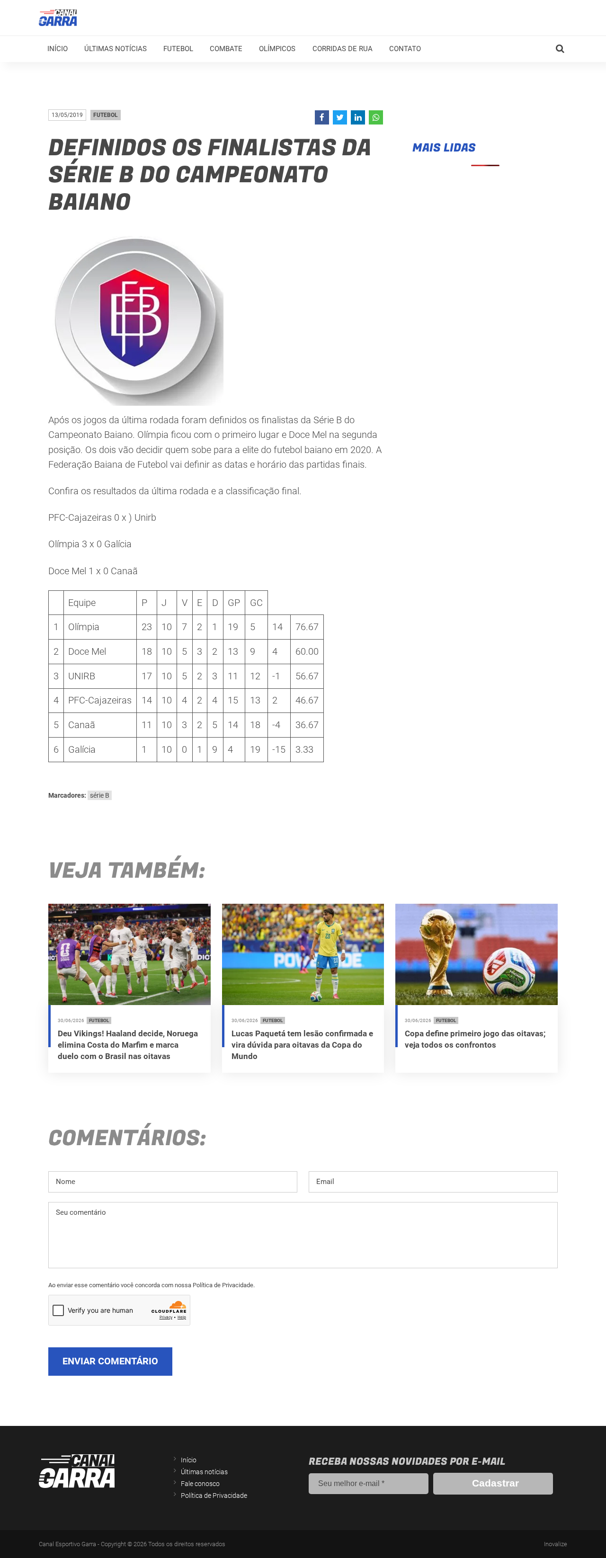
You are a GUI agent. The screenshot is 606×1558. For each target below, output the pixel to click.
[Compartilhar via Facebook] (322, 117)
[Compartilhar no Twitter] (340, 117)
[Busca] (560, 49)
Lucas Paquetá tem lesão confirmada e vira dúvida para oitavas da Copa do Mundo (302, 1045)
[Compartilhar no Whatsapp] (376, 117)
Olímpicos (277, 49)
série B (99, 795)
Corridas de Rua (342, 49)
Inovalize (555, 1544)
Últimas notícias (115, 49)
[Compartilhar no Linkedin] (358, 117)
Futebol (178, 49)
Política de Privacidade (214, 1495)
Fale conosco (200, 1483)
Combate (226, 49)
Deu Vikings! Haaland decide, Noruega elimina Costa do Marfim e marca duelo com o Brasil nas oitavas (128, 1045)
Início (57, 49)
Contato (405, 49)
